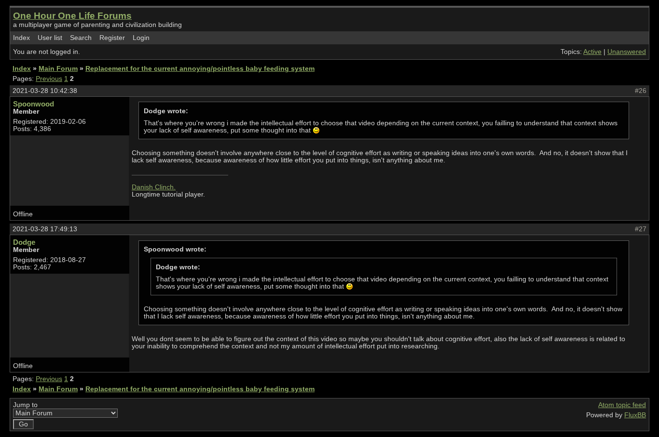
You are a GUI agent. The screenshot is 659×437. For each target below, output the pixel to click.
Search (81, 37)
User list (50, 37)
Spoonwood (33, 104)
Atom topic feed (622, 405)
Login (141, 37)
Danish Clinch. (154, 187)
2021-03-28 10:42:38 (45, 90)
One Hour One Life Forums (72, 16)
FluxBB (635, 415)
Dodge (24, 242)
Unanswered (626, 51)
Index (21, 37)
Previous (49, 78)
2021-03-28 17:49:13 (45, 229)
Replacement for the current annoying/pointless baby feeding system (200, 68)
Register (112, 37)
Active (592, 51)
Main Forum (58, 68)
